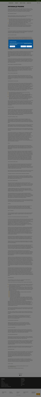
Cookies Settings (12, 46)
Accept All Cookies (23, 46)
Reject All (29, 46)
